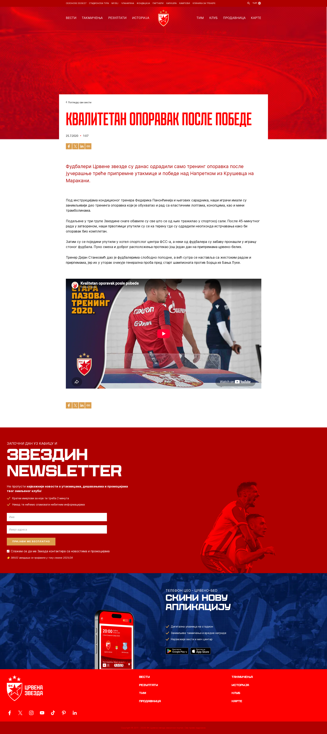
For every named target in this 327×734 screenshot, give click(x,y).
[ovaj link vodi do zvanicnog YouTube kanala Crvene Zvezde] (42, 713)
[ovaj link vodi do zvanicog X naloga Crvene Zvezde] (20, 713)
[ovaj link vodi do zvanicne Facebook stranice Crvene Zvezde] (9, 713)
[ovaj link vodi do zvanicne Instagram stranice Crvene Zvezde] (31, 713)
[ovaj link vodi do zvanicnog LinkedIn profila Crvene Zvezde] (74, 713)
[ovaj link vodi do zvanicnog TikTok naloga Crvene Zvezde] (53, 713)
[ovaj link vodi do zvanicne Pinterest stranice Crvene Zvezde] (64, 713)
